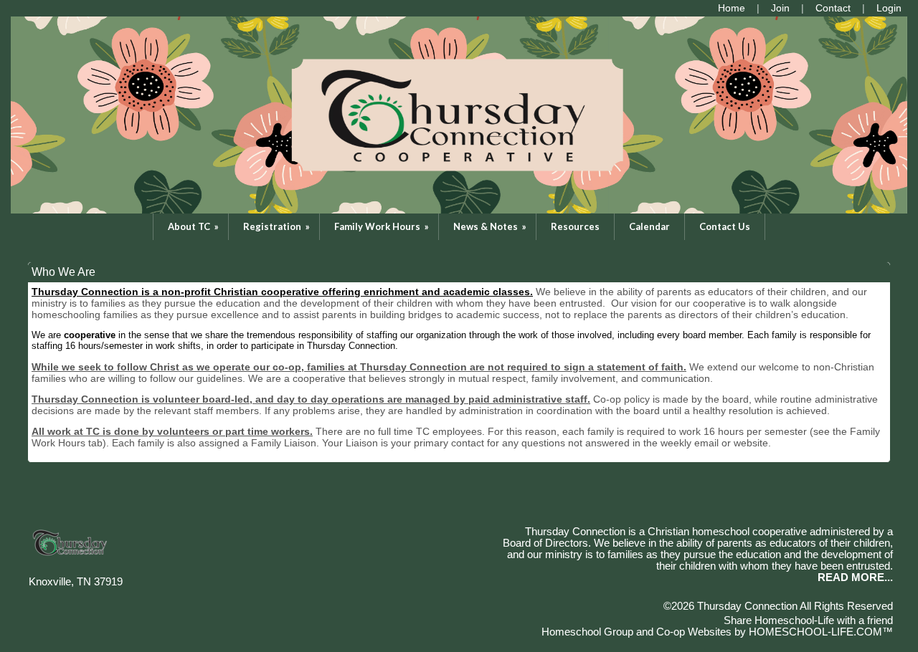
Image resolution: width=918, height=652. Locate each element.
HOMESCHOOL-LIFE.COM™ (821, 632)
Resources (575, 226)
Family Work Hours (382, 226)
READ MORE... (855, 577)
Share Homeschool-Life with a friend (808, 620)
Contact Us (724, 226)
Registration (277, 226)
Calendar (649, 226)
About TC (194, 226)
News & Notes (491, 226)
